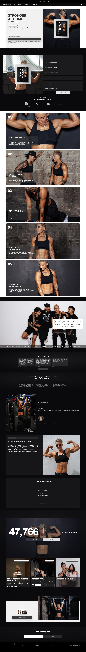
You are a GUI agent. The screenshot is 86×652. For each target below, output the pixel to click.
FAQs (36, 647)
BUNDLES (22, 645)
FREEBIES (37, 645)
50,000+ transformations (19, 346)
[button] (35, 4)
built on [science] (34, 346)
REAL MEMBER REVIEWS (48, 346)
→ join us (6, 346)
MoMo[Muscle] (76, 645)
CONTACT (52, 645)
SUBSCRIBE (52, 636)
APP (21, 647)
